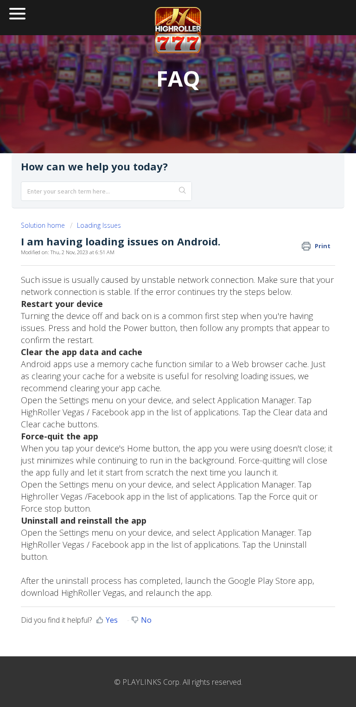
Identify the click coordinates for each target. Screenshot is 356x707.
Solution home (44, 225)
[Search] (182, 191)
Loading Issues (99, 225)
